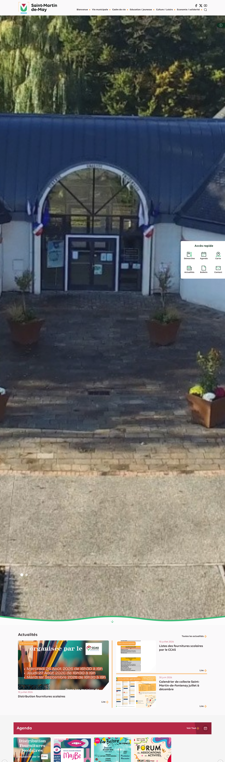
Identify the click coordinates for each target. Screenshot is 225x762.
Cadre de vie (119, 10)
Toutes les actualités (193, 636)
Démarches (189, 259)
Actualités (189, 272)
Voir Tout (191, 728)
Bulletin (203, 272)
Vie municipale (100, 10)
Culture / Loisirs (164, 10)
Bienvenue (82, 10)
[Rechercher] (205, 9)
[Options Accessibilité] (221, 25)
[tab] (21, 574)
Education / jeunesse (141, 10)
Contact (218, 272)
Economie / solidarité (188, 10)
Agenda (204, 259)
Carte (218, 259)
